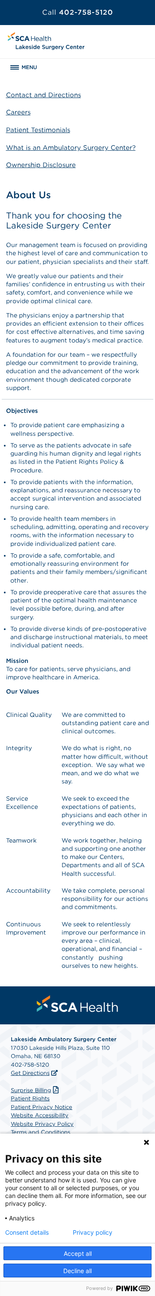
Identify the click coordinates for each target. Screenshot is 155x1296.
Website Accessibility (39, 1115)
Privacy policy (92, 1232)
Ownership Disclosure (41, 165)
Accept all (78, 1253)
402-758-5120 (77, 12)
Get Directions (30, 1073)
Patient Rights (30, 1098)
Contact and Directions (43, 95)
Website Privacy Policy (42, 1124)
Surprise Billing (31, 1090)
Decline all (77, 1270)
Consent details (27, 1232)
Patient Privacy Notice (41, 1107)
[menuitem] (77, 1003)
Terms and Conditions (40, 1132)
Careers (18, 112)
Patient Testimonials (38, 130)
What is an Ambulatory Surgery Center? (71, 148)
